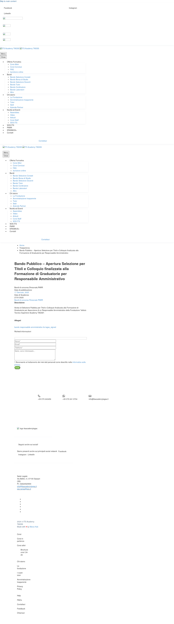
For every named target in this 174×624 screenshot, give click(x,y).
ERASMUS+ (12, 130)
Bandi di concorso (21, 300)
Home (21, 245)
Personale (33, 300)
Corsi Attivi (14, 64)
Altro (12, 92)
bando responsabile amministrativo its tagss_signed (35, 327)
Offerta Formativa (14, 61)
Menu (3, 53)
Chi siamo (11, 94)
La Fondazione (16, 97)
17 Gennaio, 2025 (21, 292)
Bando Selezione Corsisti (20, 77)
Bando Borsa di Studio (19, 79)
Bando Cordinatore (17, 87)
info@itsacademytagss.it (27, 486)
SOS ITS (13, 122)
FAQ (12, 69)
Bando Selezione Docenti (20, 82)
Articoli (13, 117)
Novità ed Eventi (13, 110)
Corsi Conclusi (16, 67)
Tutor (12, 102)
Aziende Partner (16, 107)
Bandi (9, 74)
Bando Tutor (15, 84)
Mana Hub (34, 526)
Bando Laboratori (17, 89)
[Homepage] (19, 48)
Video (12, 115)
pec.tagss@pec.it (24, 489)
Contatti (10, 132)
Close (3, 57)
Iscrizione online (16, 72)
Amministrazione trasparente (21, 100)
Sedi (12, 104)
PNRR (9, 127)
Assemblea (14, 112)
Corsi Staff (14, 120)
